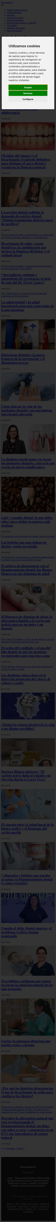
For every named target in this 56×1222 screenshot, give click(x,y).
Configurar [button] (28, 99)
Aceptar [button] (28, 87)
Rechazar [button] (28, 93)
